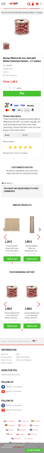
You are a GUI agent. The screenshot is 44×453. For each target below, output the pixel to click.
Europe (35, 430)
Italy (11, 434)
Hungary (23, 430)
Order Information (23, 357)
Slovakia (34, 434)
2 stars (15, 147)
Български (11, 421)
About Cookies (6, 363)
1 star (10, 147)
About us (4, 354)
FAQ (17, 354)
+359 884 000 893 (34, 8)
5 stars (30, 147)
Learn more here (18, 447)
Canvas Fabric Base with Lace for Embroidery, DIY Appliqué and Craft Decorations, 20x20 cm (12, 248)
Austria (23, 425)
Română (37, 421)
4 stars (25, 147)
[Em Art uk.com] (12, 3)
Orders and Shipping (24, 360)
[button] (8, 262)
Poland (22, 434)
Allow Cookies (33, 450)
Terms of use (6, 360)
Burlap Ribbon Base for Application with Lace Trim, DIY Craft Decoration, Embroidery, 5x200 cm (32, 248)
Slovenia (17, 438)
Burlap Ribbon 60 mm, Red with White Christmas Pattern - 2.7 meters (12, 315)
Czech (11, 430)
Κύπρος (30, 438)
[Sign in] (33, 4)
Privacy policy (6, 357)
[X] (2, 445)
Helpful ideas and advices (11, 374)
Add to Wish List (11, 75)
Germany (11, 425)
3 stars (20, 147)
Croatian (36, 425)
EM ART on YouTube (13, 391)
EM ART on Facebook (14, 387)
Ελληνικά (25, 421)
